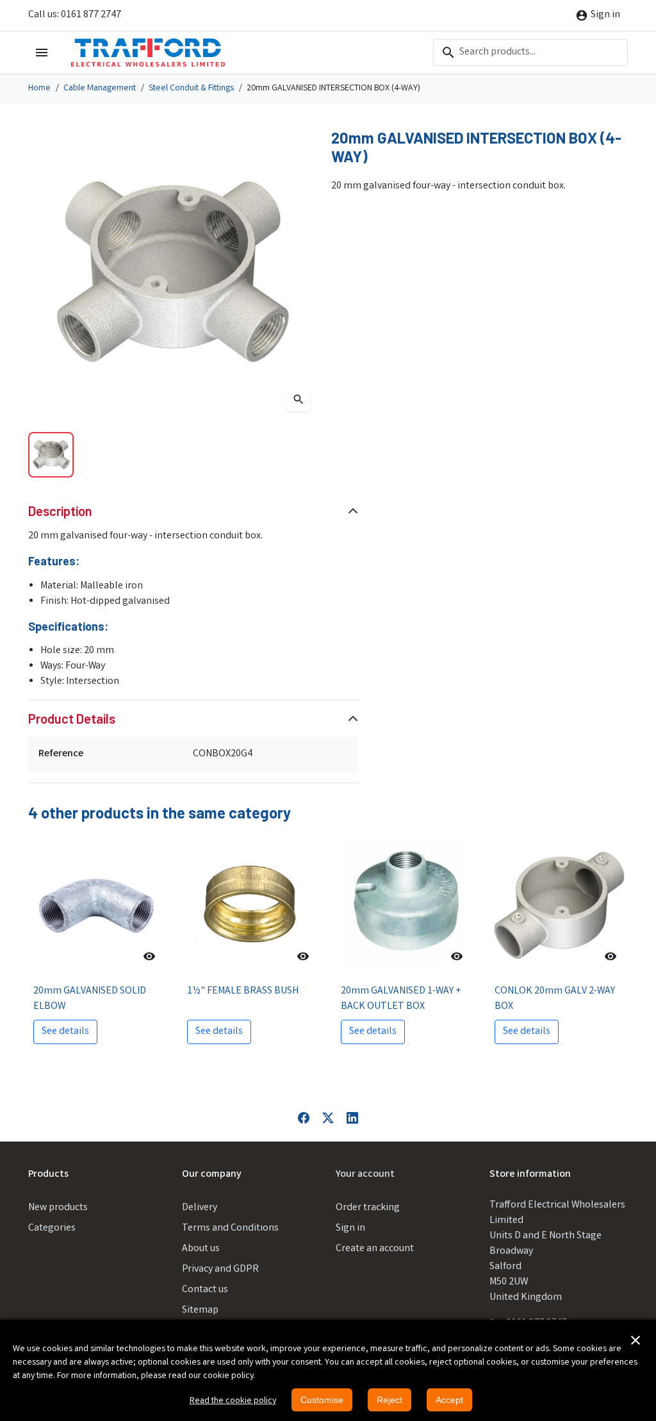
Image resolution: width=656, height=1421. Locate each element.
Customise (321, 1400)
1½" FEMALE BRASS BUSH (243, 991)
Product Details (71, 718)
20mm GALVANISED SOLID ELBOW (89, 999)
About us (201, 1249)
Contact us (205, 1290)
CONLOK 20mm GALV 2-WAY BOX (555, 999)
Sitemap (200, 1310)
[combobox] (530, 52)
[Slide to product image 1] (51, 455)
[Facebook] (304, 1118)
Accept (449, 1400)
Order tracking (368, 1208)
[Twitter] (328, 1118)
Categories (52, 1228)
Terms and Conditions (230, 1228)
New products (58, 1208)
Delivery (199, 1208)
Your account (365, 1174)
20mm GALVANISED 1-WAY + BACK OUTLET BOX (401, 999)
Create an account (375, 1249)
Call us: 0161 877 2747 (74, 15)
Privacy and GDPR (220, 1269)
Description (60, 511)
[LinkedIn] (352, 1118)
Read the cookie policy (233, 1401)
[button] (635, 1340)
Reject (389, 1400)
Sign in (350, 1228)
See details (65, 1031)
